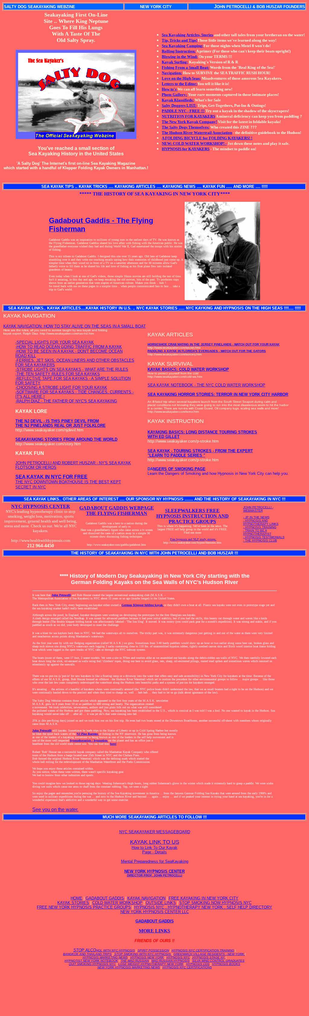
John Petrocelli (61, 595)
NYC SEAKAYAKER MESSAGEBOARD (154, 832)
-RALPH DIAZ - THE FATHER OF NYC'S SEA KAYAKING (66, 401)
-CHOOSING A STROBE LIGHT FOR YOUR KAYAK (61, 387)
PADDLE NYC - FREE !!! (183, 111)
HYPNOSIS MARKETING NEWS (105, 957)
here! (113, 743)
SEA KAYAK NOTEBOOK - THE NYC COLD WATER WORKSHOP (206, 385)
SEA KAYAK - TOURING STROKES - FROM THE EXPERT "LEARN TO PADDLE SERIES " (200, 453)
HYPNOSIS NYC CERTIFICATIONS (187, 967)
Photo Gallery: (174, 94)
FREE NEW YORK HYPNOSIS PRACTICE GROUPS (84, 907)
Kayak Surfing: (175, 62)
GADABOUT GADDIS (105, 898)
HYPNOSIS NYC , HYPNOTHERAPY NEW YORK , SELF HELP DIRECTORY (203, 907)
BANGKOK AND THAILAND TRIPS (87, 954)
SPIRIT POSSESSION (153, 950)
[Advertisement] (154, 987)
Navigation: (172, 73)
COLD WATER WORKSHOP (117, 902)
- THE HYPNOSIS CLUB (260, 540)
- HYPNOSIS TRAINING (259, 527)
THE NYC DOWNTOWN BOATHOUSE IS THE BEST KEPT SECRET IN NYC (68, 482)
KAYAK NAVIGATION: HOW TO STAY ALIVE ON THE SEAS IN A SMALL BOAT (74, 326)
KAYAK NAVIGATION (146, 898)
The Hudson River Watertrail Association (197, 132)
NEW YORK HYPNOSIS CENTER (154, 873)
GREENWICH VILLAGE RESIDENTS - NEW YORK (209, 954)
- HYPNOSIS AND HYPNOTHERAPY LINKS (261, 522)
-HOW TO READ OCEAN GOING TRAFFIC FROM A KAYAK (68, 346)
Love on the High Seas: (181, 78)
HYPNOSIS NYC (178, 957)
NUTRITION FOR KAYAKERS (188, 116)
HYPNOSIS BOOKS (226, 964)
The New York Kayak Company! (189, 121)
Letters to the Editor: (179, 83)
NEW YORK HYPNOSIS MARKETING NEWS (128, 967)
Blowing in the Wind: (180, 56)
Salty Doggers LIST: (179, 105)
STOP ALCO (104, 950)
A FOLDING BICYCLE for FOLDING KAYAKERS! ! (207, 138)
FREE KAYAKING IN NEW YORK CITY (203, 898)
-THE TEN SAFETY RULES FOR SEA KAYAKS (57, 374)
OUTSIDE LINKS (161, 902)
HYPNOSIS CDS (197, 964)
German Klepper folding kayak (143, 605)
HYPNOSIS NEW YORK (147, 957)
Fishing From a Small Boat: (185, 67)
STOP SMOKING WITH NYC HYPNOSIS (142, 954)
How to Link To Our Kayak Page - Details (154, 849)
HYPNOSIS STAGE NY (209, 957)
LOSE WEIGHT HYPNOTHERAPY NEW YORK (150, 964)
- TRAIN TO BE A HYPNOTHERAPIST (257, 532)
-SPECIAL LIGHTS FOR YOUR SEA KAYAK (54, 342)
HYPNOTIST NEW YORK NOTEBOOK (91, 960)
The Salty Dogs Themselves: (185, 127)
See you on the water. (55, 809)
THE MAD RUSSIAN (135, 960)
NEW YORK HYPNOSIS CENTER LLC (154, 912)
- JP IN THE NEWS (256, 517)
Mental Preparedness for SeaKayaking (154, 861)
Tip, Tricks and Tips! (179, 40)
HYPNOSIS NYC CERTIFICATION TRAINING (203, 950)
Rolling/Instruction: (179, 51)
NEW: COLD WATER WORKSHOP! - (194, 143)
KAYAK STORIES (73, 902)
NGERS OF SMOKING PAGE (179, 469)
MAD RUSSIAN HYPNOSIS (170, 960)
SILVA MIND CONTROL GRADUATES (218, 960)
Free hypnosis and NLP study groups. (193, 539)
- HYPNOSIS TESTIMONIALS (264, 537)
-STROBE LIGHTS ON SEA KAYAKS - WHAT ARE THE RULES (71, 369)
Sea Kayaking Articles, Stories (187, 35)
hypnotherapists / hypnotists (89, 740)
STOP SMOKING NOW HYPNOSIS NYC (215, 902)
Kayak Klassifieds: (178, 100)
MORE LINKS (154, 930)
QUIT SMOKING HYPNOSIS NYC (92, 964)
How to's (169, 89)
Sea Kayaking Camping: (182, 45)
